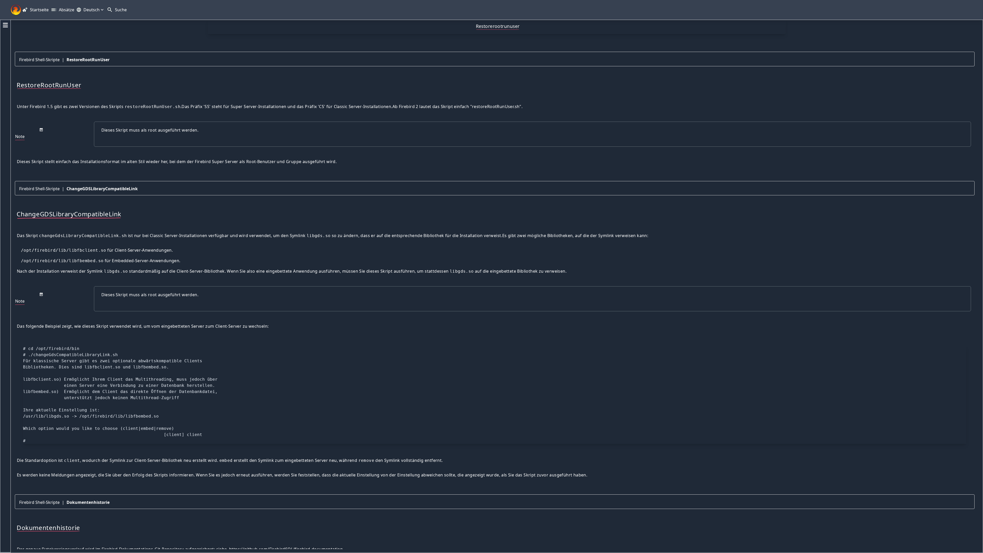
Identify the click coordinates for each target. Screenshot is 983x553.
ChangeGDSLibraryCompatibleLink (102, 189)
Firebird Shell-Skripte (39, 59)
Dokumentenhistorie (88, 502)
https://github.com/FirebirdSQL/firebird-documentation (286, 549)
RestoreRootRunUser (88, 59)
